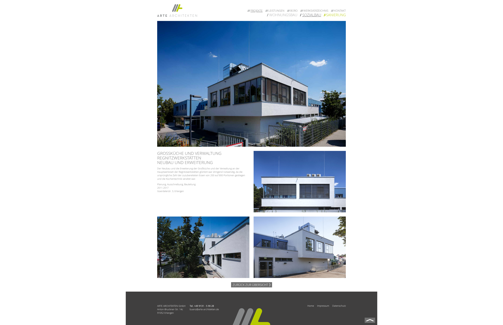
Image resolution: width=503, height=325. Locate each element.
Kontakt (340, 10)
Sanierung (336, 14)
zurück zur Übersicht (250, 285)
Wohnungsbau (283, 14)
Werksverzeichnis (315, 10)
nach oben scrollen (370, 320)
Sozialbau (311, 14)
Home (310, 305)
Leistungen (276, 10)
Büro (294, 10)
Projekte (257, 10)
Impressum (323, 305)
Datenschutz (339, 305)
